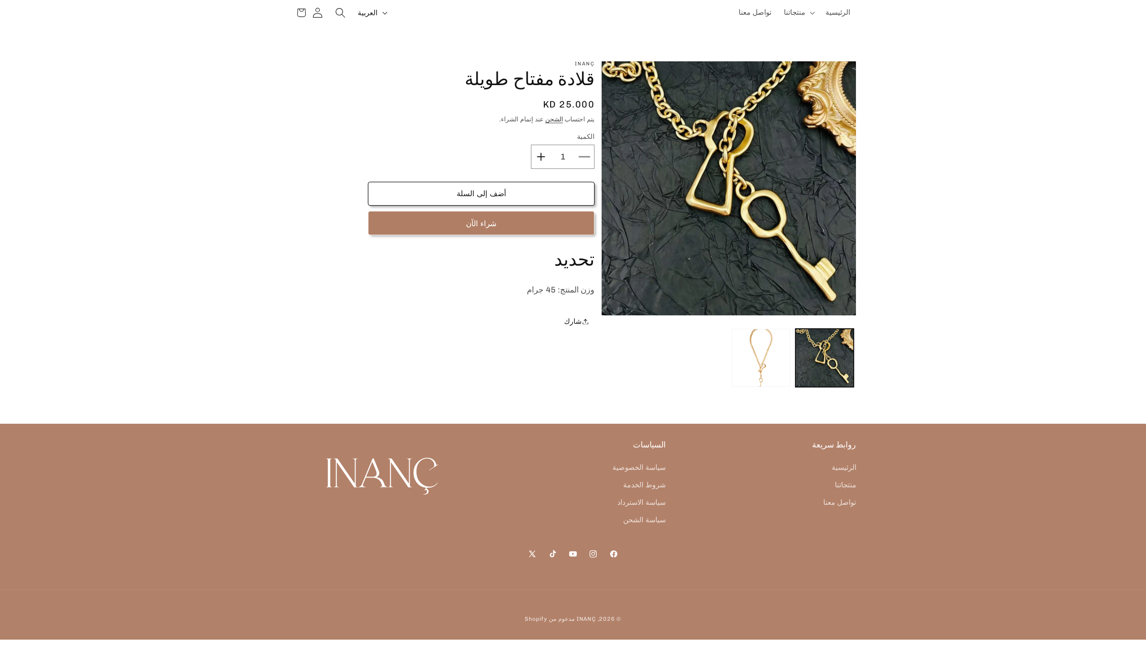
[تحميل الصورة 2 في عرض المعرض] (761, 358)
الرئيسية (844, 467)
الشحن (554, 119)
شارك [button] (573, 321)
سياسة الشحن (644, 520)
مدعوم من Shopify (550, 618)
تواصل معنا (839, 502)
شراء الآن (481, 223)
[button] (798, 12)
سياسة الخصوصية (639, 467)
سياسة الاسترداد (641, 502)
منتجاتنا (845, 485)
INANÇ (586, 618)
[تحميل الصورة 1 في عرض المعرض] (824, 358)
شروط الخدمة (644, 485)
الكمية (585, 137)
